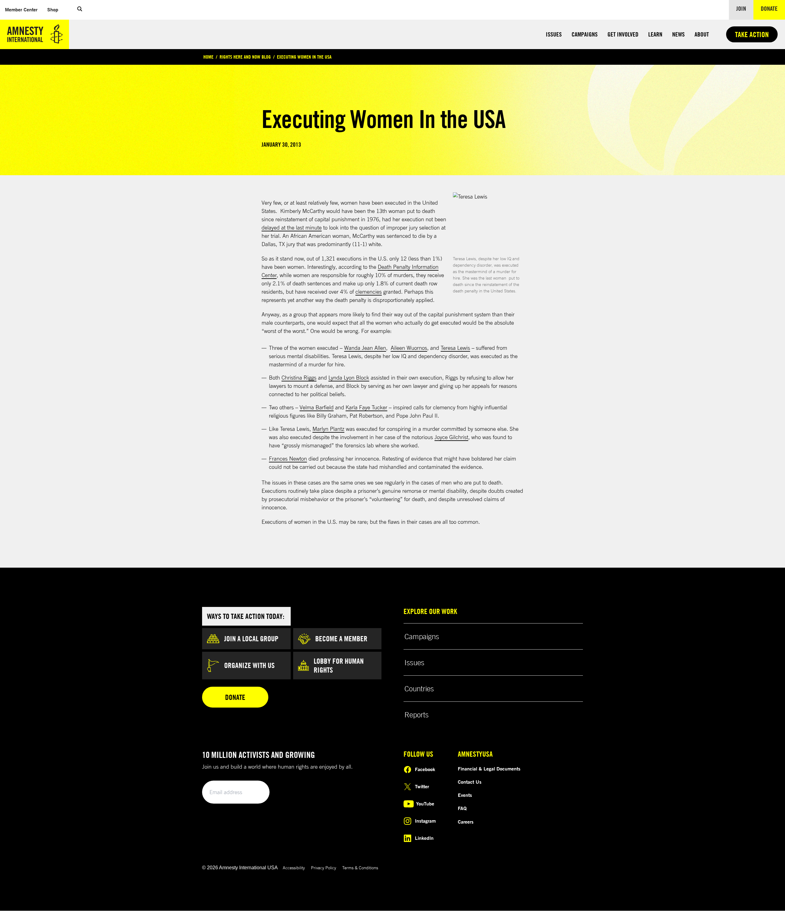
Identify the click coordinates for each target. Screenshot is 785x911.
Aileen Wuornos (409, 347)
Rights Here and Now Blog (245, 57)
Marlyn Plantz (328, 428)
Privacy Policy (323, 867)
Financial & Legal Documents (489, 769)
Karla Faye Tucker (366, 407)
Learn (655, 34)
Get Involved (622, 34)
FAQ (462, 808)
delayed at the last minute (292, 227)
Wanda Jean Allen (365, 347)
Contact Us (469, 782)
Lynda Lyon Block (348, 377)
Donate (773, 8)
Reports (416, 714)
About (702, 34)
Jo (437, 437)
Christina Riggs (298, 377)
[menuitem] (21, 9)
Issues (554, 34)
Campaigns (585, 34)
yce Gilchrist (454, 437)
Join (741, 8)
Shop (55, 9)
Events (465, 795)
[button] (80, 10)
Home (208, 57)
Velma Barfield (317, 407)
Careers (465, 822)
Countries (419, 688)
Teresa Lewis (455, 347)
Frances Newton (288, 458)
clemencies (368, 291)
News (678, 34)
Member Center (23, 9)
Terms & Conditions (360, 867)
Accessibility (294, 867)
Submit (254, 792)
